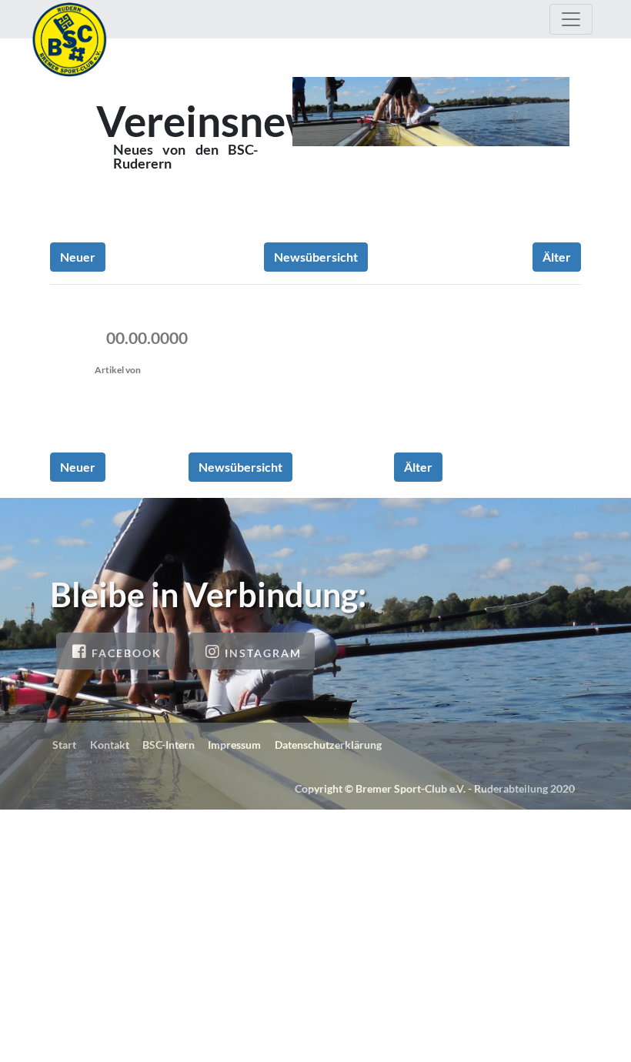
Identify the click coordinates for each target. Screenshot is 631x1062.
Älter (557, 256)
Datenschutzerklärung (328, 744)
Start (64, 744)
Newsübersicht (316, 256)
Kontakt (109, 744)
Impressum (234, 744)
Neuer (77, 256)
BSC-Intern (168, 744)
